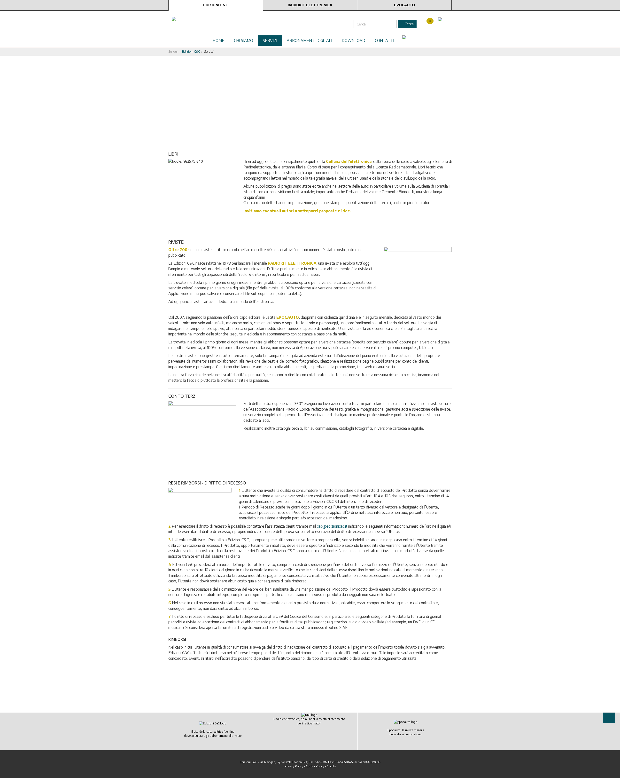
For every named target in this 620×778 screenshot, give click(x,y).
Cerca (409, 24)
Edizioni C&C (215, 5)
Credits (331, 766)
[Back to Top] (609, 718)
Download (353, 40)
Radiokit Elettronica (310, 5)
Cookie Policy (315, 766)
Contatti (384, 40)
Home (218, 40)
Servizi (270, 40)
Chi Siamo (243, 40)
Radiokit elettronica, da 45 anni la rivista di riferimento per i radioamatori (309, 721)
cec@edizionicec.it (332, 526)
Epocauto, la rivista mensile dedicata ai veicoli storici (406, 732)
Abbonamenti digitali (309, 40)
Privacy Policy (294, 766)
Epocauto (404, 5)
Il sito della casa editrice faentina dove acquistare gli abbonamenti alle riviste (212, 734)
